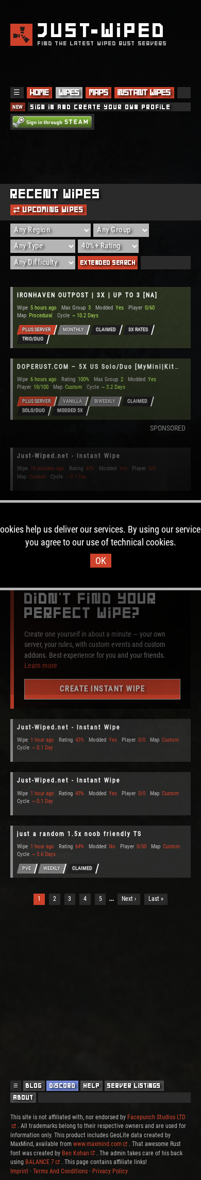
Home (39, 92)
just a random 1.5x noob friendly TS (79, 833)
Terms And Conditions (60, 1171)
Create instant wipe (102, 688)
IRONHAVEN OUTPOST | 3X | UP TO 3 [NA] (87, 295)
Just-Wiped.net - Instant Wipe (69, 455)
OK (100, 560)
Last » (155, 898)
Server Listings (134, 1085)
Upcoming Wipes (51, 209)
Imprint (19, 1171)
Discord (62, 1085)
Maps (98, 92)
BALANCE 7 (39, 1162)
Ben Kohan (75, 1153)
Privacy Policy (110, 1171)
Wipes (69, 92)
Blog (34, 1085)
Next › (129, 898)
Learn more (40, 665)
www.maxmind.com (97, 1144)
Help (91, 1085)
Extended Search (108, 262)
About (23, 1097)
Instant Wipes (144, 92)
